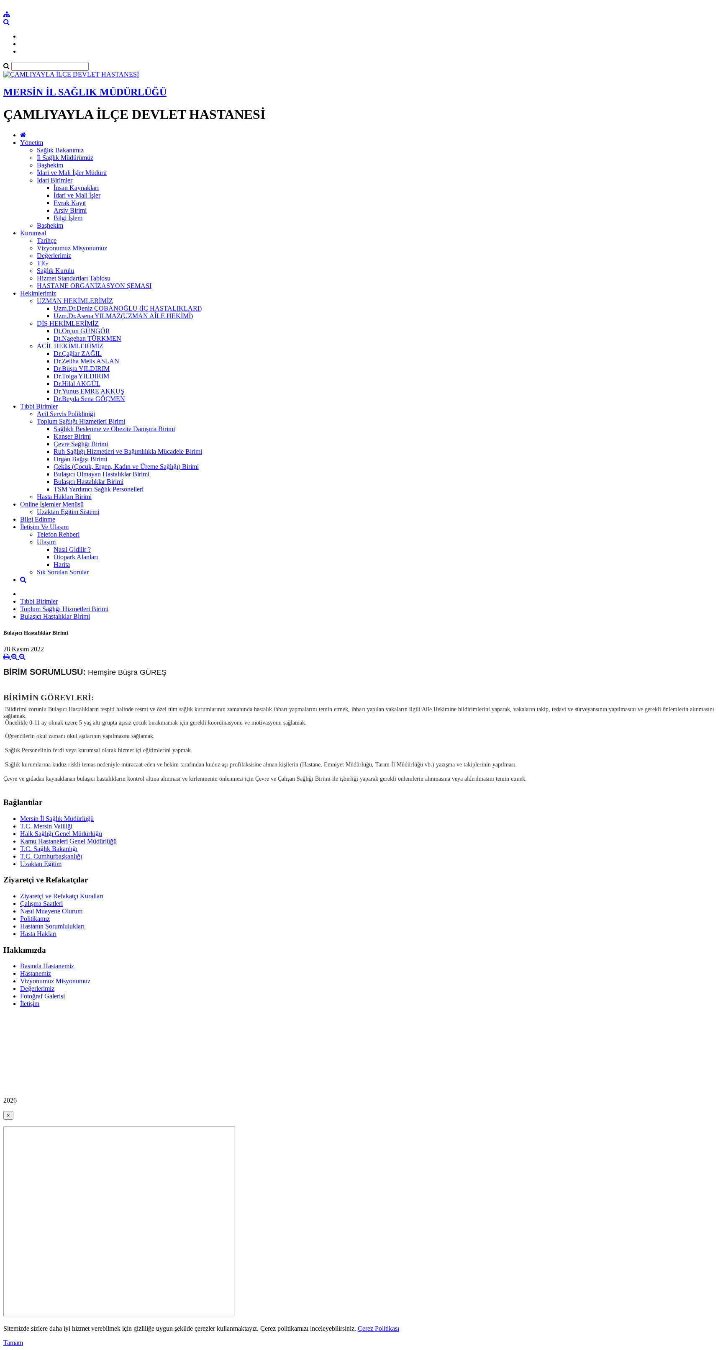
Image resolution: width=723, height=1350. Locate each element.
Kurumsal (33, 233)
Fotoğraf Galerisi (42, 996)
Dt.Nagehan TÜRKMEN (87, 338)
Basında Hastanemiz (47, 965)
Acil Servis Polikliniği (66, 413)
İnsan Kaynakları (76, 187)
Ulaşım (46, 541)
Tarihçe (46, 240)
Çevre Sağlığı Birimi (81, 443)
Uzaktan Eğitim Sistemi (68, 511)
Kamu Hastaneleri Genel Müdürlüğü (68, 841)
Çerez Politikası (378, 1328)
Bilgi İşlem (68, 217)
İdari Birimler (54, 180)
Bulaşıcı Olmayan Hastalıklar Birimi (101, 474)
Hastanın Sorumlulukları (52, 926)
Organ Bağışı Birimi (80, 459)
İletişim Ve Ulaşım (44, 526)
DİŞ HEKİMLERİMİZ (68, 323)
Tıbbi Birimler (39, 406)
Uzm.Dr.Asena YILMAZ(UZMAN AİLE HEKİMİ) (123, 315)
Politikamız (35, 918)
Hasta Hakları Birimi (64, 496)
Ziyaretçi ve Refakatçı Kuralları (61, 896)
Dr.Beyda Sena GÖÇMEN (89, 398)
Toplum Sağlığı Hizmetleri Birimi (81, 421)
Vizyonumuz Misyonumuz (72, 248)
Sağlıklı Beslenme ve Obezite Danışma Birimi (114, 428)
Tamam (13, 1342)
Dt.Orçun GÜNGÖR (82, 330)
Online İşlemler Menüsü (52, 504)
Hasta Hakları (38, 933)
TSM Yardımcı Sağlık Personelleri (99, 489)
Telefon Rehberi (58, 534)
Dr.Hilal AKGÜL (77, 383)
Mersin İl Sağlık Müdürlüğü (57, 818)
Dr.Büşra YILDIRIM (82, 368)
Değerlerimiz (54, 255)
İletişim (29, 1003)
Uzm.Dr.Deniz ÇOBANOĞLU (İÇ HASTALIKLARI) (128, 308)
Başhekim (50, 165)
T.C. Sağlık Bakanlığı (48, 848)
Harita (62, 564)
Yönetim (31, 142)
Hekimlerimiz (38, 293)
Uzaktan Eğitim (41, 863)
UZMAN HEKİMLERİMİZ (75, 300)
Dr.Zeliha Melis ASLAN (86, 361)
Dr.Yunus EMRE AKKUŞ (89, 391)
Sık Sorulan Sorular (63, 572)
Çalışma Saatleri (41, 903)
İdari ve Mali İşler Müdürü (72, 172)
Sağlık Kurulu (55, 270)
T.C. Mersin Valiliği (46, 826)
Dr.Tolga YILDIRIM (81, 376)
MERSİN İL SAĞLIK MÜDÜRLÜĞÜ (85, 92)
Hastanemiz (35, 973)
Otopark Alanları (76, 557)
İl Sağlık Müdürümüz (65, 157)
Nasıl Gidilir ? (72, 549)
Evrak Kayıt (70, 202)
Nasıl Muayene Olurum (51, 911)
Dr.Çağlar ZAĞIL (78, 353)
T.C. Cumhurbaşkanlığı (51, 856)
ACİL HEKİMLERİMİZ (70, 346)
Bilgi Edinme (37, 519)
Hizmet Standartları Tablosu (73, 278)
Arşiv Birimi (70, 210)
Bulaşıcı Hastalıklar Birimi (88, 481)
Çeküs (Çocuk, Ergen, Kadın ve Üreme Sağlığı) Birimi (126, 466)
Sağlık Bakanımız (60, 150)
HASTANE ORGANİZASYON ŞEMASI (94, 285)
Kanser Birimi (72, 436)
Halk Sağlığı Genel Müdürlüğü (61, 833)
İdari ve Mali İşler (77, 195)
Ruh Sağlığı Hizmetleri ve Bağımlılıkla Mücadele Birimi (128, 451)
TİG (42, 263)
